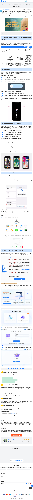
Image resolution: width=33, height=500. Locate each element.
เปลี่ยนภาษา (16, 490)
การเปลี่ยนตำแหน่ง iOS (11, 467)
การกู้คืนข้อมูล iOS (3, 467)
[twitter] (28, 483)
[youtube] (30, 483)
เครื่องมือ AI (27, 469)
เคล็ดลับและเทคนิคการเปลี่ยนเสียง (19, 469)
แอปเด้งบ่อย (13, 413)
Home (3, 9)
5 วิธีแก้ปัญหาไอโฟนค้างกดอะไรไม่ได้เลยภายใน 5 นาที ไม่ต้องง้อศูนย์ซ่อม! (8, 457)
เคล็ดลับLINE (24, 467)
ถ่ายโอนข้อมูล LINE (18, 467)
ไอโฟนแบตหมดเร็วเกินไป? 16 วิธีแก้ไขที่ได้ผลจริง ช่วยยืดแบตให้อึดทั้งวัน (9, 454)
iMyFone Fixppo (14, 254)
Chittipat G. (24, 9)
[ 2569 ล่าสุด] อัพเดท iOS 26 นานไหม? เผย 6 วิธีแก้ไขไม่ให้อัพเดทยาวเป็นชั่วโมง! (23, 454)
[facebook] (26, 483)
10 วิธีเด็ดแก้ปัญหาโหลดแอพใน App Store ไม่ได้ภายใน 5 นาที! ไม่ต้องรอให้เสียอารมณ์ (9, 451)
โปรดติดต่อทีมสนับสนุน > (19, 460)
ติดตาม (30, 487)
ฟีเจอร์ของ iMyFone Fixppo (13, 257)
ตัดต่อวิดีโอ (30, 467)
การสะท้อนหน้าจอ (3, 469)
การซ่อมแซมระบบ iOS (7, 9)
